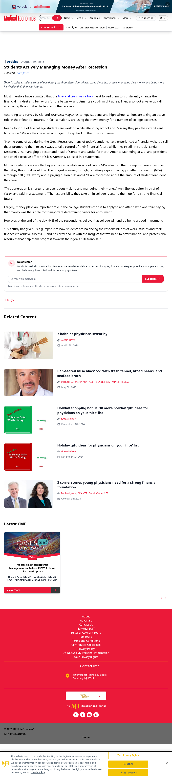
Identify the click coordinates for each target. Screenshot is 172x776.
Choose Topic (48, 27)
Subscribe (151, 278)
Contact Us (86, 624)
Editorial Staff (86, 628)
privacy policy (71, 286)
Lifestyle (10, 300)
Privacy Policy (86, 649)
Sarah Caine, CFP (98, 493)
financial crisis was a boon (76, 96)
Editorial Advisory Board (86, 632)
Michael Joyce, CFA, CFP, (74, 493)
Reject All (128, 763)
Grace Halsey (68, 418)
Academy (95, 18)
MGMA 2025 (114, 27)
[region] (86, 763)
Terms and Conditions (86, 641)
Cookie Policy (38, 772)
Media (79, 18)
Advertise (86, 620)
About (86, 616)
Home (86, 737)
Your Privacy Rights (86, 657)
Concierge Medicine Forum (92, 27)
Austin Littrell (68, 339)
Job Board (86, 637)
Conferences (109, 18)
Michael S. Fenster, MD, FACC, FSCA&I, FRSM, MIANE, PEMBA (95, 381)
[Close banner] (167, 4)
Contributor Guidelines (86, 645)
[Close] (166, 763)
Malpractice (128, 27)
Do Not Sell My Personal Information (86, 653)
